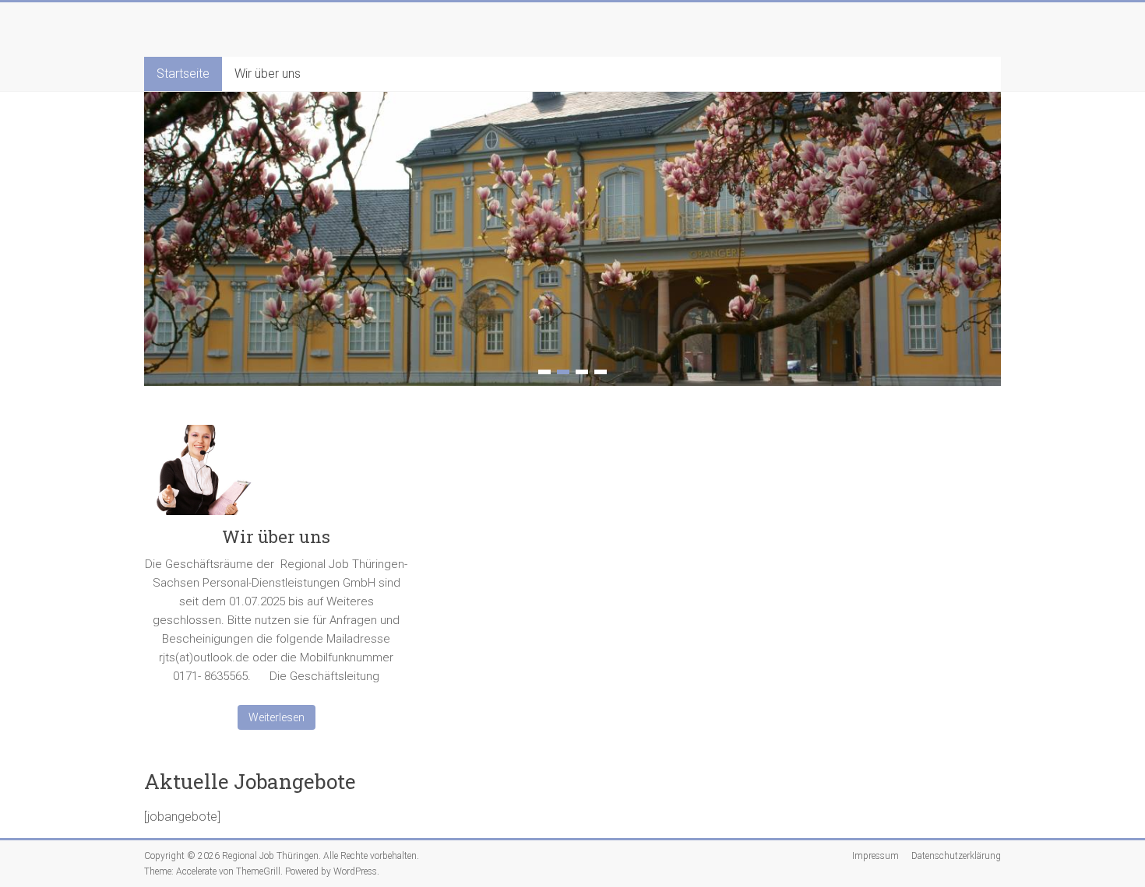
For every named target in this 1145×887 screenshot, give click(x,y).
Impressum (875, 855)
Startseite (183, 73)
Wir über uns (267, 73)
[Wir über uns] (276, 476)
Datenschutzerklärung (956, 855)
